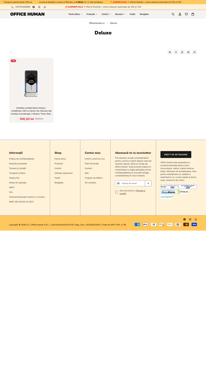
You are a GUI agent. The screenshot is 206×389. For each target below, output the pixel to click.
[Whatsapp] (45, 7)
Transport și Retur (17, 173)
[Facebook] (34, 7)
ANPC (12, 187)
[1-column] (169, 52)
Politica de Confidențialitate (21, 159)
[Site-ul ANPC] (169, 188)
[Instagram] (39, 7)
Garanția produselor (18, 163)
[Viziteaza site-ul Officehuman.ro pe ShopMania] (168, 193)
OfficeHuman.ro (97, 23)
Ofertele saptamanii (63, 173)
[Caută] (173, 14)
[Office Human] (27, 14)
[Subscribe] (148, 183)
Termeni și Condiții (17, 168)
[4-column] (188, 52)
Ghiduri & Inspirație (17, 182)
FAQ (87, 173)
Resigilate (144, 14)
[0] (193, 14)
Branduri (119, 14)
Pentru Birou (74, 14)
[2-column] (176, 52)
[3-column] (182, 52)
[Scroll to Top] (200, 373)
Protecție (91, 14)
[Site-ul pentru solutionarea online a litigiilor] (188, 188)
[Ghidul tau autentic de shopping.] (166, 198)
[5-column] (194, 52)
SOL (11, 192)
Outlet (132, 14)
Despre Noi (14, 178)
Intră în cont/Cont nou (95, 159)
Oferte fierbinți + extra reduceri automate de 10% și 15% (104, 6)
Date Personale (92, 163)
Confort (105, 14)
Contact (88, 168)
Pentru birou (60, 159)
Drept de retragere (176, 154)
